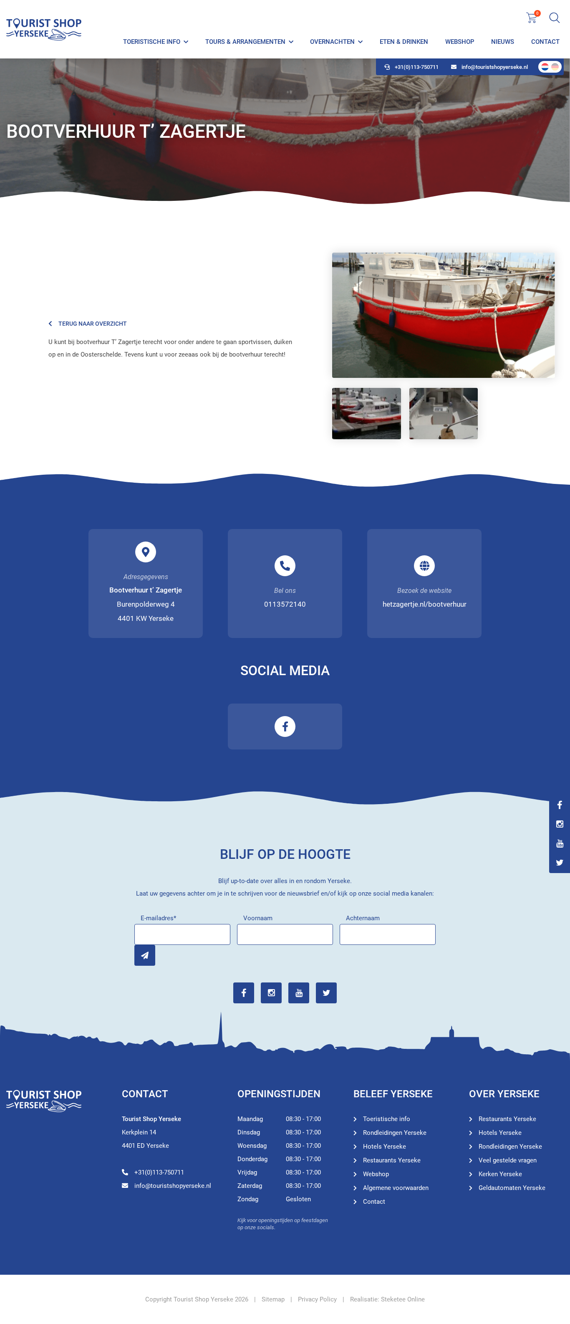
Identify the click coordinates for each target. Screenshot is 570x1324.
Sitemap (273, 1299)
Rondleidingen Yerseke (394, 1133)
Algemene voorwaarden (396, 1188)
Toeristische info (151, 42)
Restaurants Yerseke (392, 1160)
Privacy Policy (317, 1299)
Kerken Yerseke (500, 1174)
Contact (545, 42)
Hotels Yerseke (384, 1146)
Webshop (459, 42)
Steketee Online (403, 1299)
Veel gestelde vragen (508, 1160)
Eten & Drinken (404, 42)
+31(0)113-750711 (417, 67)
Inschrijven (144, 955)
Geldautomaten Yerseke (512, 1188)
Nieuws (502, 42)
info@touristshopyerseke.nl (495, 67)
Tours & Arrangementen (245, 42)
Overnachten (332, 42)
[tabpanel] (285, 131)
